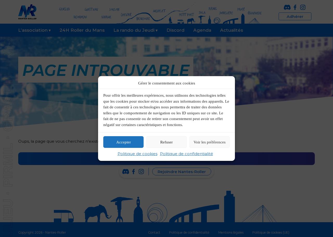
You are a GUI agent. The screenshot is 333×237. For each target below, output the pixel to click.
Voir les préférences (210, 142)
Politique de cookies (137, 153)
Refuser (166, 142)
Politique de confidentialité (186, 153)
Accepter (123, 142)
